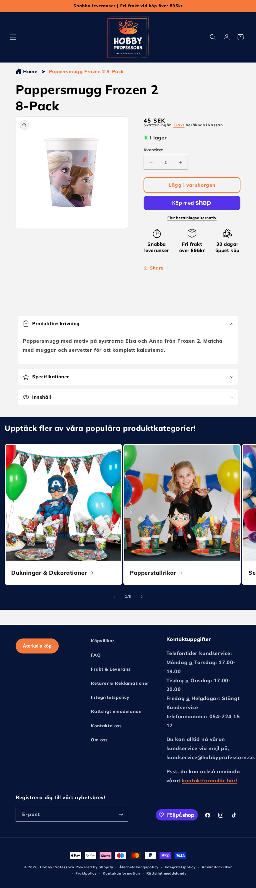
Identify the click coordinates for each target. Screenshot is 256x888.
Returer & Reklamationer (120, 683)
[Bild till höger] (142, 596)
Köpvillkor (102, 640)
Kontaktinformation (121, 873)
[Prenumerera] (121, 814)
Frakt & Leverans (111, 669)
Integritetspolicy (110, 697)
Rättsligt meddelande (116, 711)
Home (30, 71)
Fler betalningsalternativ (192, 217)
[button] (13, 37)
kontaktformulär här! (209, 780)
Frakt (179, 125)
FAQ (96, 655)
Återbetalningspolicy (139, 867)
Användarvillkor (217, 867)
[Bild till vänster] (114, 596)
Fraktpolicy (86, 873)
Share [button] (157, 268)
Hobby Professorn (57, 867)
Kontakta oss (106, 726)
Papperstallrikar (153, 572)
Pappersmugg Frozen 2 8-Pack (86, 71)
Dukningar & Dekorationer (49, 572)
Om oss (99, 740)
